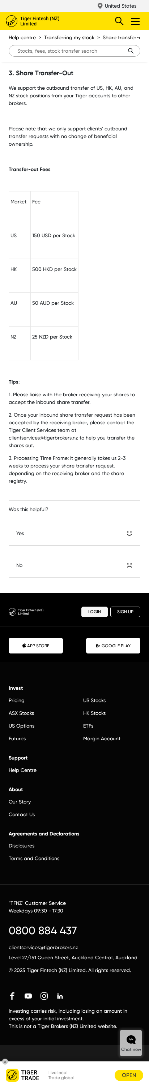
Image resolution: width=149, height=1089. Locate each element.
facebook (12, 996)
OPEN (129, 1075)
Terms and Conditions (34, 858)
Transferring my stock (69, 37)
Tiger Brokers (47, 21)
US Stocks (94, 700)
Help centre (22, 37)
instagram (44, 996)
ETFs (88, 726)
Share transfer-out (124, 37)
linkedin (60, 996)
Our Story (20, 802)
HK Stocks (94, 713)
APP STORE (38, 645)
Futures (17, 738)
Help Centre (23, 770)
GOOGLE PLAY (116, 645)
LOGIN (94, 611)
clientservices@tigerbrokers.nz (43, 947)
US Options (21, 726)
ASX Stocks (21, 713)
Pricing (17, 700)
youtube (28, 996)
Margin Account (101, 738)
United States (120, 6)
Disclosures (21, 846)
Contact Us (22, 814)
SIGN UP (125, 611)
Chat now (131, 1049)
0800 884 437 (43, 930)
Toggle (136, 21)
